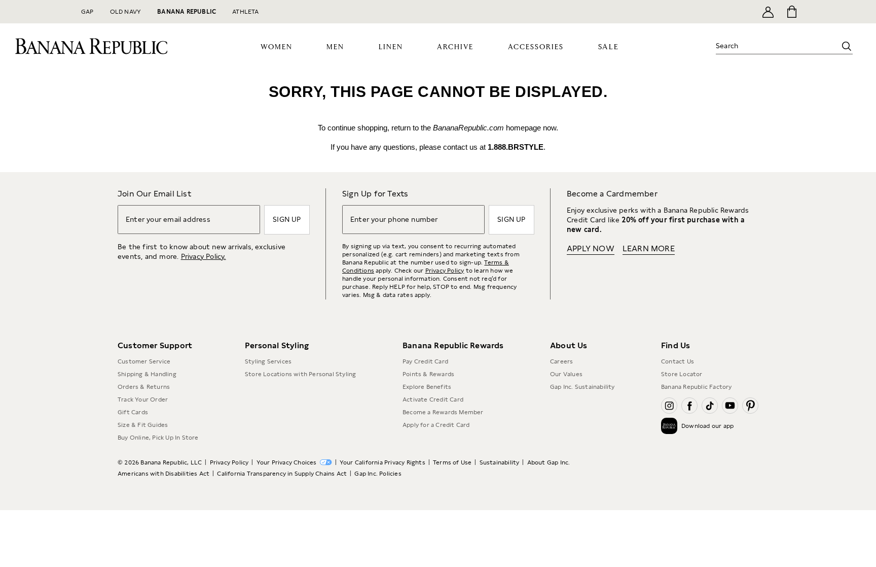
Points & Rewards (428, 374)
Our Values (566, 374)
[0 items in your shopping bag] (791, 11)
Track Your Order (143, 399)
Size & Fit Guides (143, 424)
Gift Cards (133, 412)
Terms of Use (452, 462)
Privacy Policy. (203, 256)
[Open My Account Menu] (768, 11)
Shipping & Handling (147, 374)
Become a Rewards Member (443, 412)
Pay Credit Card (425, 361)
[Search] (847, 46)
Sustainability (500, 462)
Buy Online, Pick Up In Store (158, 437)
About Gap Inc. (548, 462)
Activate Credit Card (433, 399)
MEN (335, 47)
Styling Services (268, 361)
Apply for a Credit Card (436, 424)
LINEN (391, 47)
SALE (608, 47)
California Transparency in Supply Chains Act (282, 473)
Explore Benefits (427, 386)
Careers (561, 361)
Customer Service (144, 361)
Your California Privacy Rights (382, 462)
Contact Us (677, 361)
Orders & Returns (144, 386)
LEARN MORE (649, 248)
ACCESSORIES (536, 47)
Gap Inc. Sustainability (582, 386)
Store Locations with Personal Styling (300, 374)
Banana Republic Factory (696, 386)
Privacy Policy (444, 270)
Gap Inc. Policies (377, 473)
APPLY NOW (590, 248)
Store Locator (682, 374)
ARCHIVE (455, 47)
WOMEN (277, 47)
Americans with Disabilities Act (163, 473)
